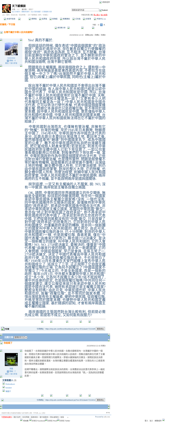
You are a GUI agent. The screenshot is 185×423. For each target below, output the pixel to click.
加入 (151, 421)
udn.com (107, 417)
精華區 (34, 19)
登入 (146, 421)
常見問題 (25, 417)
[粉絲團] (21, 420)
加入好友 (13, 63)
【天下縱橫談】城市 (34, 15)
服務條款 (34, 417)
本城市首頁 (10, 19)
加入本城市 (16, 12)
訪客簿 (88, 19)
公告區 (78, 19)
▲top (108, 412)
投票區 (44, 19)
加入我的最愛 (36, 12)
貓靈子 (31, 9)
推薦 (103, 35)
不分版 (12, 24)
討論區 (23, 19)
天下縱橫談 (19, 6)
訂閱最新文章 (47, 12)
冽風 (11, 369)
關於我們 (17, 417)
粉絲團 (25, 421)
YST (18, 9)
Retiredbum (10, 384)
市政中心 (101, 19)
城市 (8, 15)
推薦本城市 (25, 12)
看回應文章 (61, 28)
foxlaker (9, 388)
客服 (62, 417)
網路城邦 (106, 2)
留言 (7, 63)
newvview (11, 58)
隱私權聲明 (54, 417)
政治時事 (22, 15)
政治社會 (14, 15)
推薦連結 (66, 19)
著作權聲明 (44, 417)
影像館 (55, 19)
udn (3, 15)
